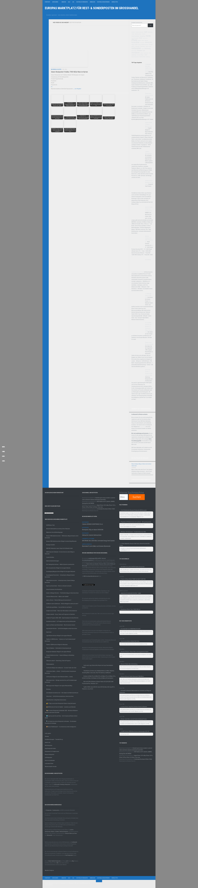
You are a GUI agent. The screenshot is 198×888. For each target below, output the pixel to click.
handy (148, 36)
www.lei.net (47, 742)
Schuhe (139, 51)
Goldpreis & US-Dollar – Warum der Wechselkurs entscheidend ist (61, 610)
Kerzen (146, 40)
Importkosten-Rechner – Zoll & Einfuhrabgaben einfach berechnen (61, 628)
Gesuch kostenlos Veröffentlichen (54, 589)
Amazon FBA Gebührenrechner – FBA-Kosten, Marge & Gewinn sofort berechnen (61, 536)
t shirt (145, 55)
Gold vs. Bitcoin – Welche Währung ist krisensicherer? (58, 600)
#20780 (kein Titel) (50, 525)
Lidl (73, 2)
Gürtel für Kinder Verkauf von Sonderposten (149, 209)
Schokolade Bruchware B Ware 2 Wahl (106, 509)
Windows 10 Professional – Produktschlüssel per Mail (133, 532)
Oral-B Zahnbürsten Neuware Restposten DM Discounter (134, 510)
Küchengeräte (142, 42)
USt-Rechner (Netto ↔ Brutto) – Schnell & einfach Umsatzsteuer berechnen (60, 672)
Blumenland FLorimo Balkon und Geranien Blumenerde (96, 546)
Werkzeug (148, 56)
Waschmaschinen (135, 56)
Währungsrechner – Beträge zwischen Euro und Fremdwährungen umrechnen (61, 681)
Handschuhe (48, 831)
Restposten (67, 784)
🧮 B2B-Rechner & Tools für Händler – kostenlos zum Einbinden (61, 707)
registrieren (142, 426)
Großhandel (74, 842)
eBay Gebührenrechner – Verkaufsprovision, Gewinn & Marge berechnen (60, 581)
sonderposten (146, 53)
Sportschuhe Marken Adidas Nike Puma (130, 641)
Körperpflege (135, 42)
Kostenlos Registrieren (103, 2)
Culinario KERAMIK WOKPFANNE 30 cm (92, 524)
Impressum (48, 632)
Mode (139, 44)
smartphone (135, 53)
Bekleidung (150, 32)
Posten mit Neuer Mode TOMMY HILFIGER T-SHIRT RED (133, 579)
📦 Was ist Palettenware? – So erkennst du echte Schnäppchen (61, 726)
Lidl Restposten (48, 757)
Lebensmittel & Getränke (88, 538)
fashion (143, 34)
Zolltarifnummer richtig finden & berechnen (56, 700)
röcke (143, 48)
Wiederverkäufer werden (51, 766)
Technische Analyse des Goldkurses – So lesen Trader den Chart (61, 667)
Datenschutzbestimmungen (52, 561)
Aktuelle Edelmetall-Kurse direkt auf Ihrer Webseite (58, 528)
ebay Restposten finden (50, 748)
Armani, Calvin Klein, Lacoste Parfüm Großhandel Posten (134, 719)
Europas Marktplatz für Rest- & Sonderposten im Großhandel (91, 8)
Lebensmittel (57, 784)
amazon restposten (140, 32)
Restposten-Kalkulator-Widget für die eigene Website (58, 651)
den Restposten (69, 855)
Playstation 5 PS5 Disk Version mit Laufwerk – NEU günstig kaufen (136, 522)
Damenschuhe (138, 34)
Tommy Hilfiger (140, 55)
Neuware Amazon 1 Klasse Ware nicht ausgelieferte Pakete (134, 651)
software (141, 53)
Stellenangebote (50, 664)
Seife (143, 50)
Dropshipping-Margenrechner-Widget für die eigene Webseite (60, 571)
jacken (139, 40)
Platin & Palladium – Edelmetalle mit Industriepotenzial (58, 648)
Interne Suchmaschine (131, 492)
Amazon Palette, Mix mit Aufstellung (129, 664)
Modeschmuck (144, 44)
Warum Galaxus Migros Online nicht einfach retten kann (141, 464)
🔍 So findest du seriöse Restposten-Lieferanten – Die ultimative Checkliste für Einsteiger (60, 722)
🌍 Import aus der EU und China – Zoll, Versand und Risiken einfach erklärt (61, 717)
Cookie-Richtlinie (50, 557)
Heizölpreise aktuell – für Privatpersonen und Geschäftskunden (61, 621)
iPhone (134, 40)
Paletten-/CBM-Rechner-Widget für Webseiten (57, 644)
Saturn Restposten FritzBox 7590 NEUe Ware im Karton (69, 72)
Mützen (53, 831)
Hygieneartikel (145, 38)
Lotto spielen (48, 733)
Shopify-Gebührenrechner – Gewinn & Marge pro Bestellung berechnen (59, 656)
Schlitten (57, 831)
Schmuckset (133, 50)
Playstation (142, 46)
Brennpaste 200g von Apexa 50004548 (92, 529)
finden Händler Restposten (54, 861)
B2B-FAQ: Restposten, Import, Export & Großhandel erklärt (59, 548)
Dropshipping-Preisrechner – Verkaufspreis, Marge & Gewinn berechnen (60, 576)
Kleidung (62, 784)
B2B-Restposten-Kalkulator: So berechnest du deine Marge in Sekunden (59, 553)
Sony (150, 53)
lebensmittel (148, 42)
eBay (73, 861)
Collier (132, 34)
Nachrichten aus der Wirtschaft (140, 458)
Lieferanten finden (49, 763)
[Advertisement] (89, 37)
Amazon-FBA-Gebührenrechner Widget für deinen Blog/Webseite (61, 541)
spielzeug (133, 55)
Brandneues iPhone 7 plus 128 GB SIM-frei (130, 609)
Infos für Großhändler (50, 760)
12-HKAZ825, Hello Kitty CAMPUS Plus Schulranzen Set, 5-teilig (149, 68)
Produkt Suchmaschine (136, 22)
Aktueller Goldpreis (49, 870)
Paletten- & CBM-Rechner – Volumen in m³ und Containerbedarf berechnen (60, 640)
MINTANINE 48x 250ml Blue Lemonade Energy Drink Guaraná (98, 540)
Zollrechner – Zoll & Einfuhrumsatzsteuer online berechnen (60, 696)
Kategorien (55, 2)
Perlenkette (137, 46)
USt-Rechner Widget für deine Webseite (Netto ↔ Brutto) (59, 676)
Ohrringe (150, 44)
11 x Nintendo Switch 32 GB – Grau (148, 295)
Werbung (48, 689)
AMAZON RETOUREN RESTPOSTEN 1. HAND (131, 593)
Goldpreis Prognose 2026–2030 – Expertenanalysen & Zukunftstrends (62, 618)
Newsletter (115, 2)
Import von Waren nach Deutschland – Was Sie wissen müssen (60, 625)
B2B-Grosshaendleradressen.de (91, 576)
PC (51, 87)
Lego (132, 44)
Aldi (69, 2)
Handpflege (142, 36)
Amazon (64, 2)
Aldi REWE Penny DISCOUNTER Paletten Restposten (132, 566)
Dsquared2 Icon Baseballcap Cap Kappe (149, 182)
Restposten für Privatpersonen (52, 751)
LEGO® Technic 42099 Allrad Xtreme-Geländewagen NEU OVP (135, 731)
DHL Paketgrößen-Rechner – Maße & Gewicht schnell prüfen (60, 564)
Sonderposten (55, 810)
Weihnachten (142, 56)
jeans (143, 40)
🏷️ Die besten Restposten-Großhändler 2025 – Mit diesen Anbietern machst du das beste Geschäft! (61, 711)
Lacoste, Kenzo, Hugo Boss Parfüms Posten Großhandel (134, 706)
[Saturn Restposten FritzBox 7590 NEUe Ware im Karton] (69, 58)
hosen (140, 38)
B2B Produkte (85, 522)
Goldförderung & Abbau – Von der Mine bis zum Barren (59, 607)
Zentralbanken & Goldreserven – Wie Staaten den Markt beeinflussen (62, 692)
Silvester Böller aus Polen (71, 833)
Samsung (147, 48)
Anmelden (92, 2)
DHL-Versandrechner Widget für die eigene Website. (58, 568)
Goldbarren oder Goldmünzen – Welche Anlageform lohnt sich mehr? (62, 603)
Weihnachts (49, 835)
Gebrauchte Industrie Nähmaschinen (91, 535)
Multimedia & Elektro (56, 69)
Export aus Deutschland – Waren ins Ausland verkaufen (59, 586)
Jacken (71, 829)
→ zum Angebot (77, 88)
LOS (150, 25)
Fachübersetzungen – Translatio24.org (54, 739)
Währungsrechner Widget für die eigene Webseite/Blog (59, 685)
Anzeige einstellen (50, 544)
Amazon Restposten (49, 754)
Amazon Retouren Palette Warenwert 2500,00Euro (132, 676)
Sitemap (47, 736)
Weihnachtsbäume (64, 831)
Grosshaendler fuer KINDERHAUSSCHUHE (130, 629)
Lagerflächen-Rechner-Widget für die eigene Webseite (59, 635)
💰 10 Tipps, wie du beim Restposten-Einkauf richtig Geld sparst (61, 703)
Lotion (136, 44)
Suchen (137, 497)
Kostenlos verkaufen (82, 2)
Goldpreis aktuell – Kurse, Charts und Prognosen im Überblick (60, 614)
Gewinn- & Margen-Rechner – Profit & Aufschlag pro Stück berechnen (62, 593)
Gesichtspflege (135, 36)
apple (145, 32)
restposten (136, 48)
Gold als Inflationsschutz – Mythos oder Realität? (57, 596)
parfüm (133, 46)
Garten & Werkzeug (87, 544)
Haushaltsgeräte (134, 38)
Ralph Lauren (148, 46)
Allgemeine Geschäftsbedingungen (54, 532)
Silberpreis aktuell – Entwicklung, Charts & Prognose (58, 660)
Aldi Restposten (48, 745)
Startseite (47, 2)
